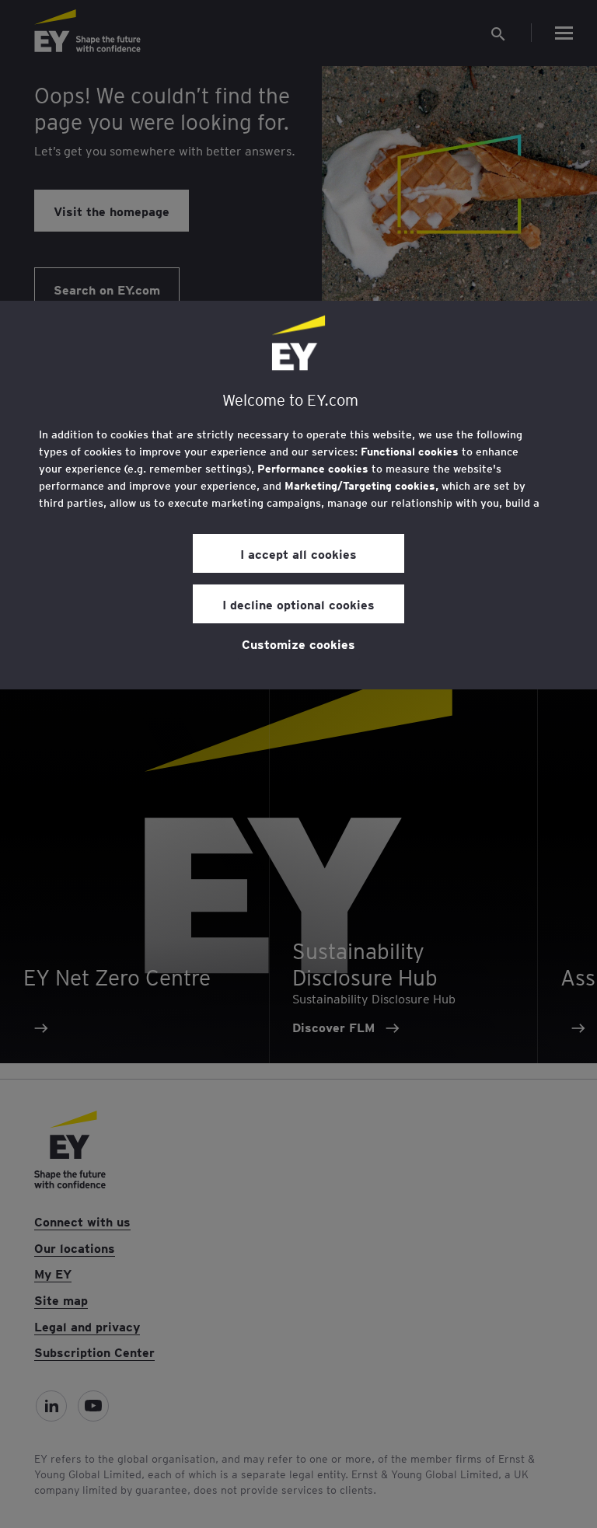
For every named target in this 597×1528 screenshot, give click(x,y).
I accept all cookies (298, 553)
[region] (298, 495)
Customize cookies (298, 643)
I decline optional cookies (298, 603)
